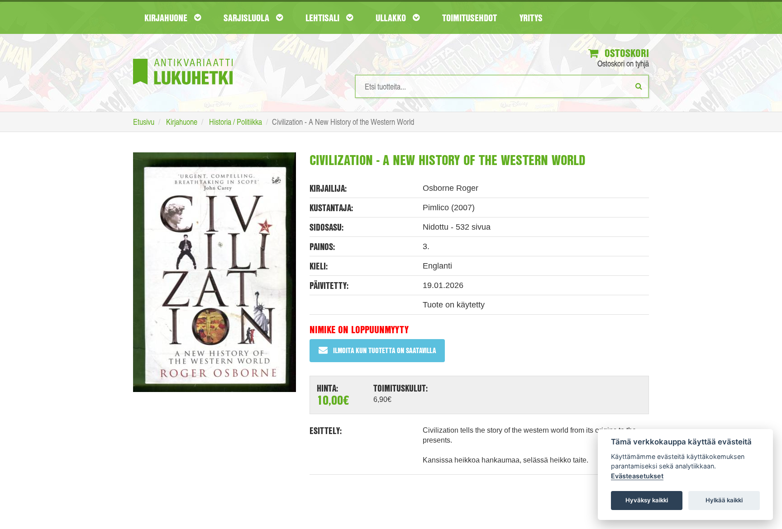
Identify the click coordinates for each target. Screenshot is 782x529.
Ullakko (392, 17)
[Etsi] (638, 85)
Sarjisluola (248, 17)
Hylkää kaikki (724, 500)
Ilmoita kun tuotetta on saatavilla (384, 350)
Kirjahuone (167, 17)
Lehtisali (323, 17)
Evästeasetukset (637, 476)
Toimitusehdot (469, 17)
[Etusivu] (183, 58)
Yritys (531, 17)
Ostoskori (625, 52)
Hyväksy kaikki (646, 500)
